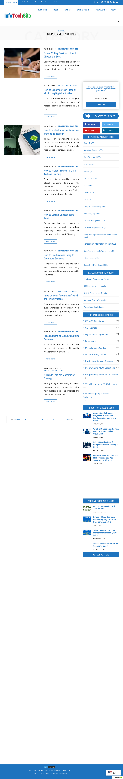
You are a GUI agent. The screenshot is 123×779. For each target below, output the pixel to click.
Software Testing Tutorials (95, 300)
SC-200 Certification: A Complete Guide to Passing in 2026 (106, 444)
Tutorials (42, 10)
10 (54, 419)
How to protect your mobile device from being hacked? (61, 131)
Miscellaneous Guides (68, 49)
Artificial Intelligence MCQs (94, 220)
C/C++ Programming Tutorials (96, 293)
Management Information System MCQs (100, 243)
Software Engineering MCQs (95, 227)
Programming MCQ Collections (100, 367)
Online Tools (83, 10)
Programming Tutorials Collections (101, 374)
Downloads (101, 10)
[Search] (117, 20)
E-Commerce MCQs (91, 258)
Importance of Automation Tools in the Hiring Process (61, 297)
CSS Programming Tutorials (95, 286)
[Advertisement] (101, 63)
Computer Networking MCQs (95, 206)
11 (61, 419)
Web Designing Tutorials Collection (96, 395)
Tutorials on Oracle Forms (94, 307)
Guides (68, 10)
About (114, 10)
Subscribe (100, 104)
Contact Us (66, 770)
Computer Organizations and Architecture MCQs (100, 235)
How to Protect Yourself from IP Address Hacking (60, 172)
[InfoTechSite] (17, 15)
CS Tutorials (91, 327)
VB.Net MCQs (89, 192)
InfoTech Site (47, 773)
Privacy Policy (43, 770)
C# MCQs (87, 199)
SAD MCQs (88, 171)
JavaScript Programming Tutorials (97, 279)
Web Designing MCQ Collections (101, 384)
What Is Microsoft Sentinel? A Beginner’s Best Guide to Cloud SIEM (106, 431)
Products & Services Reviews (99, 361)
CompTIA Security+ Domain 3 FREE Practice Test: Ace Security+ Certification (44, 2)
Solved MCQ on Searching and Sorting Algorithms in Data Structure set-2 (104, 519)
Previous (17, 419)
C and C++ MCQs (90, 178)
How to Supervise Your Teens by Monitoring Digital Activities (60, 91)
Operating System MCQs (93, 150)
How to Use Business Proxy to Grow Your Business (59, 256)
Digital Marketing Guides (97, 334)
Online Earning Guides (95, 354)
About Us (32, 770)
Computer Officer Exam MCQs (96, 265)
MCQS (55, 10)
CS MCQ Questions (94, 321)
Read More (50, 76)
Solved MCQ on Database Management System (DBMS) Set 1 (105, 532)
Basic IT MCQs (89, 143)
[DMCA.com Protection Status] (49, 767)
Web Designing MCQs (92, 213)
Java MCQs (88, 185)
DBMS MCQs (89, 164)
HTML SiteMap (54, 770)
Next (68, 419)
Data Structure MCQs (92, 157)
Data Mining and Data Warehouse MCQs (99, 250)
